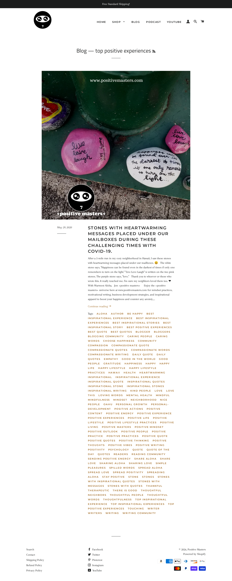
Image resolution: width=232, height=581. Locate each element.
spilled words (122, 467)
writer (154, 508)
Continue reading (98, 306)
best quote (97, 331)
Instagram (98, 565)
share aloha (145, 458)
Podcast (153, 22)
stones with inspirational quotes (129, 479)
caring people (139, 336)
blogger (143, 331)
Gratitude (112, 363)
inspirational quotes (146, 381)
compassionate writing (108, 354)
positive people (134, 431)
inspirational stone (105, 386)
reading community (149, 454)
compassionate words (150, 349)
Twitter (96, 554)
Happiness (133, 363)
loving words (110, 395)
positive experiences (106, 417)
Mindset (120, 399)
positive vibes (120, 445)
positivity (96, 449)
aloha (102, 313)
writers (95, 513)
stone (133, 476)
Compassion (98, 345)
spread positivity (128, 472)
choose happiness (118, 340)
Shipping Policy (35, 560)
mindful (163, 395)
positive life (139, 417)
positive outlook (103, 431)
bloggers (162, 331)
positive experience (154, 413)
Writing (112, 513)
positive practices (123, 436)
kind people (140, 390)
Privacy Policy (34, 570)
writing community (139, 513)
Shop (117, 22)
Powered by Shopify (194, 554)
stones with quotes (125, 485)
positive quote (155, 436)
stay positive (113, 476)
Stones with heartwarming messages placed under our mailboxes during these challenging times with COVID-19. (128, 239)
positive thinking (134, 440)
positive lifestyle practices (132, 422)
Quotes (104, 454)
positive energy (120, 413)
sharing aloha (112, 463)
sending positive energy (109, 458)
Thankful (154, 485)
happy (151, 363)
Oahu (108, 404)
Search (30, 549)
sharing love (140, 463)
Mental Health (139, 395)
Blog (135, 22)
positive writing (150, 445)
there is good (125, 490)
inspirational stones (145, 386)
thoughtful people (127, 494)
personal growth (131, 404)
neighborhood (144, 399)
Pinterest (97, 560)
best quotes (121, 331)
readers (121, 454)
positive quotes (101, 440)
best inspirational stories (136, 322)
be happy (135, 313)
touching (136, 508)
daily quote (142, 354)
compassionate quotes (108, 349)
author (117, 313)
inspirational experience (137, 377)
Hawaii (114, 372)
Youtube (174, 22)
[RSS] (154, 51)
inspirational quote (106, 381)
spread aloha (150, 467)
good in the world (139, 358)
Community (147, 340)
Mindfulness (99, 399)
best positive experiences (149, 327)
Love (159, 390)
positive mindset (149, 426)
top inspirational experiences (138, 504)
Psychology (118, 449)
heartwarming (152, 372)
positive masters (116, 426)
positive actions (128, 408)
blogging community (106, 336)
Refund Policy (34, 565)
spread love (98, 472)
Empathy (111, 358)
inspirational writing (107, 390)
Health (130, 372)
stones (148, 476)
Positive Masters (197, 549)
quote (137, 449)
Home (101, 22)
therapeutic (98, 490)
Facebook (97, 549)
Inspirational (100, 377)
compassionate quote (130, 345)
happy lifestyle (112, 368)
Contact (30, 554)
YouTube (97, 570)
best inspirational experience (121, 316)
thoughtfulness (117, 499)
